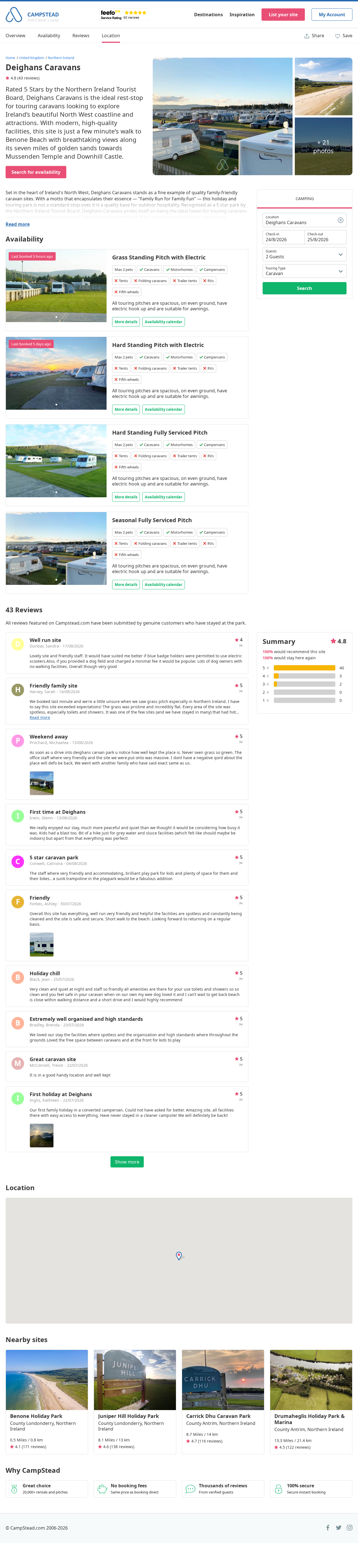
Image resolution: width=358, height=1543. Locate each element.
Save (346, 35)
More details (126, 321)
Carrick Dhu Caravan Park (218, 1416)
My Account (332, 14)
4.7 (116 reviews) (206, 1441)
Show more (127, 1162)
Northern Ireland (61, 57)
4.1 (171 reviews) (30, 1446)
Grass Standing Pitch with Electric (159, 257)
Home (10, 57)
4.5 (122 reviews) (294, 1447)
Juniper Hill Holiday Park (128, 1416)
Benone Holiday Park (36, 1416)
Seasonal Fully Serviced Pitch (152, 520)
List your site (283, 14)
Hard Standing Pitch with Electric (158, 345)
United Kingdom (31, 57)
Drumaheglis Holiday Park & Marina (309, 1419)
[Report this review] (240, 646)
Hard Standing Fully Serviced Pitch (160, 432)
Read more (18, 224)
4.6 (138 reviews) (118, 1446)
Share (317, 35)
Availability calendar (163, 321)
